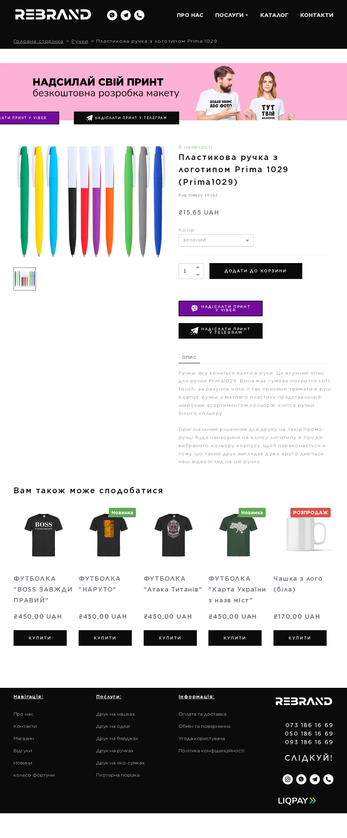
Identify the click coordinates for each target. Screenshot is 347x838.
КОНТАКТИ (316, 15)
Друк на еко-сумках (120, 762)
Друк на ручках (115, 750)
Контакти (25, 726)
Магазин (24, 738)
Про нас (23, 714)
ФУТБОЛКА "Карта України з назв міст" (237, 589)
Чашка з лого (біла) (298, 584)
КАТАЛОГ (274, 15)
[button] (112, 15)
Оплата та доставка (202, 714)
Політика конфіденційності (211, 750)
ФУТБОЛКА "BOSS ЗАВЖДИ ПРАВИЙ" (43, 589)
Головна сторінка (38, 41)
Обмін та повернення (204, 726)
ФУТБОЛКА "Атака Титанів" (173, 584)
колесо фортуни (34, 775)
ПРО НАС (190, 15)
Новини (23, 762)
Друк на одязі (113, 726)
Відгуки (23, 750)
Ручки (80, 41)
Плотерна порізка (118, 775)
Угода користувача (202, 738)
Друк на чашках (115, 714)
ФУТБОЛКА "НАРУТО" (100, 584)
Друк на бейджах (117, 738)
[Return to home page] (53, 15)
